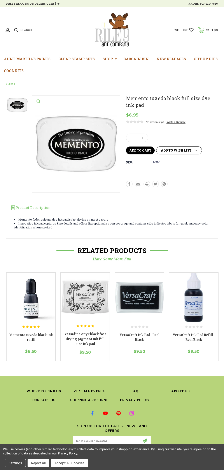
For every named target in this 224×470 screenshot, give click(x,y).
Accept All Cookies (69, 463)
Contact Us (43, 400)
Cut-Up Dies (206, 59)
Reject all (38, 463)
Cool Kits (14, 70)
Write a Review (176, 122)
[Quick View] (26, 317)
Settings (15, 463)
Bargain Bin (136, 59)
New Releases (171, 59)
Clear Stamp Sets (76, 59)
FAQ (134, 391)
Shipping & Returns (89, 400)
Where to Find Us (43, 391)
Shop (108, 59)
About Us (180, 391)
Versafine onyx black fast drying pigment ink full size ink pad (85, 339)
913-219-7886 (209, 3)
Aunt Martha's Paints (27, 59)
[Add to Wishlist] (35, 317)
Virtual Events (89, 391)
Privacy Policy (135, 400)
